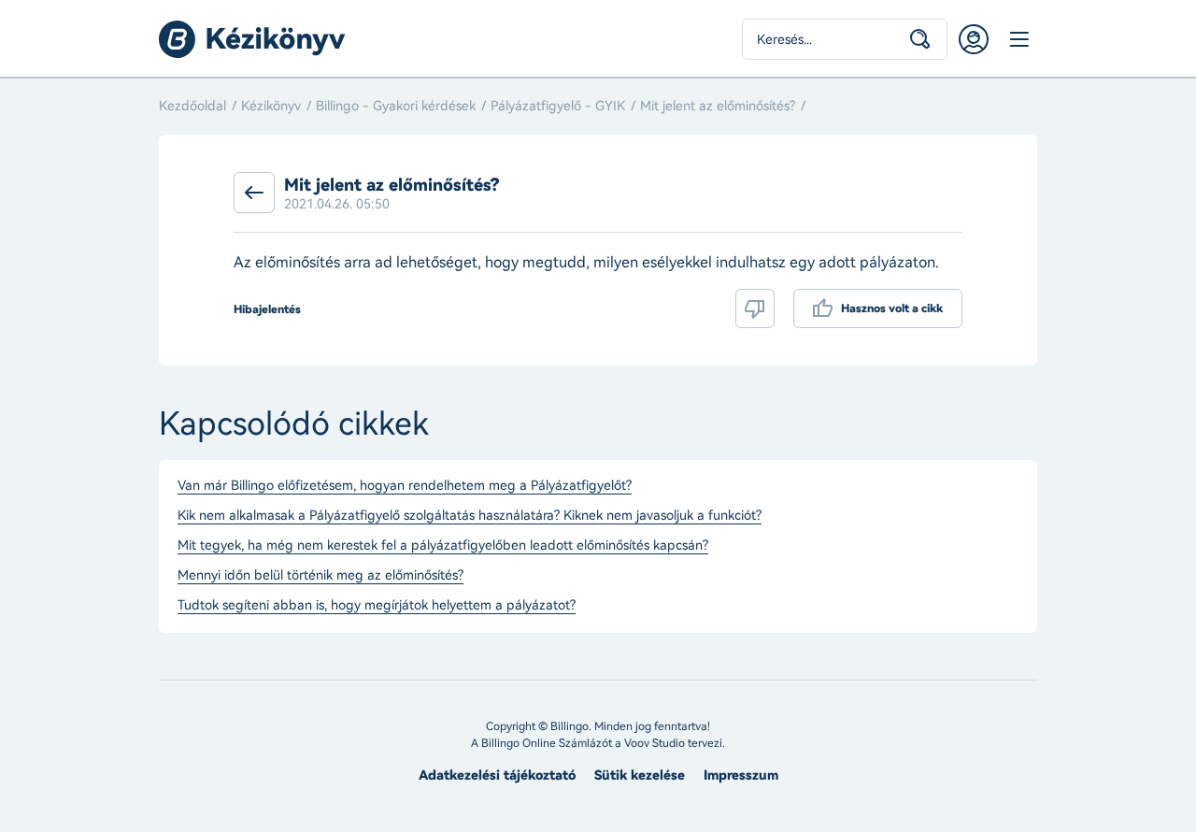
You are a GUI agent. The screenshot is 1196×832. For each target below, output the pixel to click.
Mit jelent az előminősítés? (717, 106)
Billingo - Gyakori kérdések (396, 106)
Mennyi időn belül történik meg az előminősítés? (320, 575)
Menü (1018, 39)
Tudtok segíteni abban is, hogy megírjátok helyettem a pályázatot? (377, 605)
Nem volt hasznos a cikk (755, 308)
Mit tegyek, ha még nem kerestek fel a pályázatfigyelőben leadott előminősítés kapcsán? (443, 545)
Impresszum (741, 775)
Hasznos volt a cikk (892, 308)
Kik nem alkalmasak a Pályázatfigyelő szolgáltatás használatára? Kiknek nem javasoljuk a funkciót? (470, 516)
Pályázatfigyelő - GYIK (558, 106)
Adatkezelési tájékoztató (497, 775)
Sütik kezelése (639, 775)
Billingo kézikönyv (252, 39)
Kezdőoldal (192, 106)
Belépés (973, 39)
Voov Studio (654, 743)
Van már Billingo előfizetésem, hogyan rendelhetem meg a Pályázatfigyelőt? (405, 486)
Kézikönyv (271, 106)
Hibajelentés (267, 309)
